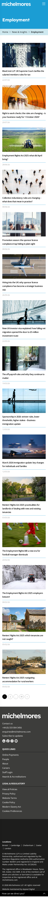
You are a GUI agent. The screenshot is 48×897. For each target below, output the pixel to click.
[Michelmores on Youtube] (16, 740)
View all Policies (9, 789)
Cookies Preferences (12, 811)
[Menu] (44, 4)
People (5, 759)
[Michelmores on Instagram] (12, 740)
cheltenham (28, 845)
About (5, 763)
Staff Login (7, 772)
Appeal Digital (29, 889)
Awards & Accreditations (14, 776)
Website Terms (9, 798)
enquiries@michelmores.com (16, 731)
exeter (39, 845)
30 (21, 696)
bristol (5, 845)
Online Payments (10, 754)
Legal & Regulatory (13, 783)
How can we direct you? (13, 893)
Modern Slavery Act (11, 806)
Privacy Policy (8, 793)
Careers (6, 768)
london (8, 848)
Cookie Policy (8, 802)
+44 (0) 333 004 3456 (12, 727)
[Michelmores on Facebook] (7, 740)
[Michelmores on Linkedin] (3, 740)
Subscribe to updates (12, 735)
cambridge (15, 845)
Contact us (7, 723)
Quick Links (8, 749)
